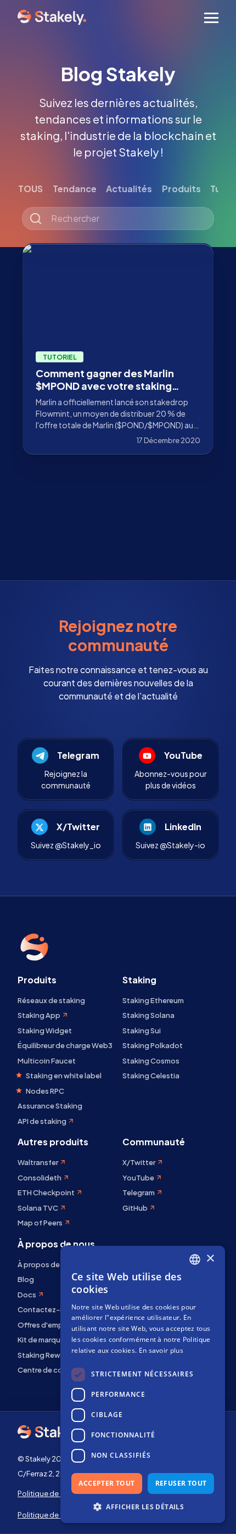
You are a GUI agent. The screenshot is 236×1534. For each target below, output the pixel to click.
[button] (142, 1506)
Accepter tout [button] (106, 1483)
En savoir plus (161, 1350)
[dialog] (142, 1384)
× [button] (210, 1259)
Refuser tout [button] (181, 1483)
